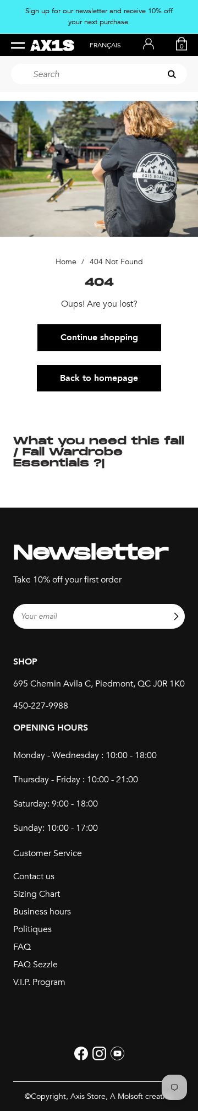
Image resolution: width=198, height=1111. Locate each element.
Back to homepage (99, 378)
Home (66, 262)
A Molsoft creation (141, 1096)
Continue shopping (99, 337)
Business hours (42, 912)
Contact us (33, 876)
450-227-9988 (40, 706)
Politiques (32, 929)
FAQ (22, 947)
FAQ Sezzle (35, 964)
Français (105, 45)
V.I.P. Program (39, 982)
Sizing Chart (36, 894)
